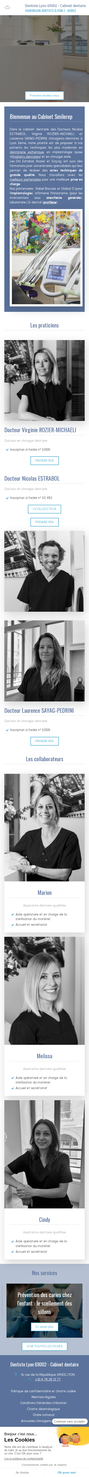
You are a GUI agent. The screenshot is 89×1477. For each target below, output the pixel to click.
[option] (44, 1311)
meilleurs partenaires (25, 179)
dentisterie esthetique (27, 152)
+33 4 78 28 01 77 (48, 1379)
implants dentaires (26, 157)
